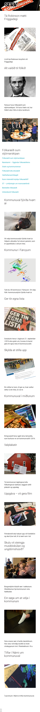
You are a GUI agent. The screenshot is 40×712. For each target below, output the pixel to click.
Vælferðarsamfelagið (10, 175)
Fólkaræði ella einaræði (11, 171)
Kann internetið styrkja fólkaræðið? (15, 179)
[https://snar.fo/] (10, 4)
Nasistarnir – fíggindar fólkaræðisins (16, 162)
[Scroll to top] (35, 707)
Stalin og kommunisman (11, 167)
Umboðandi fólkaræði (10, 192)
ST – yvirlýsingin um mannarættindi (15, 184)
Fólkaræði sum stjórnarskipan (13, 158)
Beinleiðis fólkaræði (9, 188)
